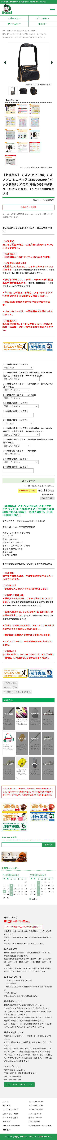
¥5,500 (48, 745)
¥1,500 (34, 770)
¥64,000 (21, 774)
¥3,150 (8, 747)
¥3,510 (21, 722)
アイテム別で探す (17, 30)
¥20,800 (8, 772)
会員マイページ (35, 1117)
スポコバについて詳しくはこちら (19, 1084)
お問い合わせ (34, 1121)
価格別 (41, 23)
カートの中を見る (10, 1117)
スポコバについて (36, 1101)
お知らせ (7, 1121)
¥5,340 (48, 770)
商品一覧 (5, 30)
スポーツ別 (13, 18)
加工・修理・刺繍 (10, 1113)
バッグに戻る (10, 687)
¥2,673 (34, 720)
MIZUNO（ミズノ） (37, 37)
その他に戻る (10, 682)
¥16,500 (34, 747)
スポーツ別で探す (17, 34)
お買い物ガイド (17, 996)
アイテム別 (13, 23)
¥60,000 (21, 747)
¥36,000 (8, 722)
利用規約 (7, 1129)
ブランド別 (41, 18)
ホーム (6, 1101)
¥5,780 (48, 720)
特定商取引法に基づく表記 (39, 1125)
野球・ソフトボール (31, 34)
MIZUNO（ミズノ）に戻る (17, 691)
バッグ (26, 30)
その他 (33, 30)
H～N (26, 37)
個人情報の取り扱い (11, 1125)
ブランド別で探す (17, 37)
